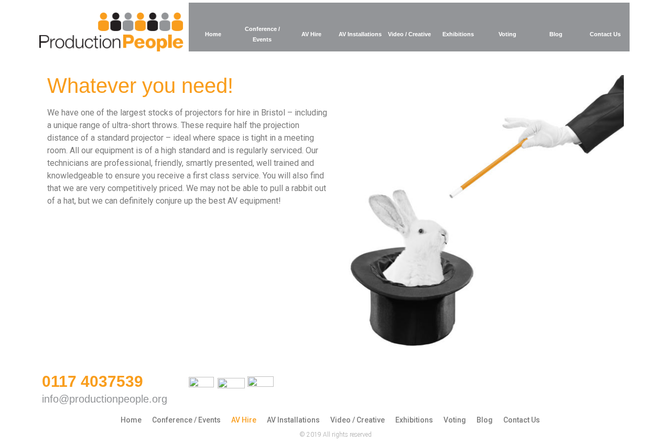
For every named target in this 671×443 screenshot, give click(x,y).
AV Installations (360, 34)
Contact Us (605, 34)
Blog (555, 34)
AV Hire (311, 34)
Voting (507, 34)
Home (213, 34)
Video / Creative (409, 34)
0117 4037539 (92, 381)
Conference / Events (262, 34)
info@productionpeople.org (104, 399)
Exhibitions (458, 34)
